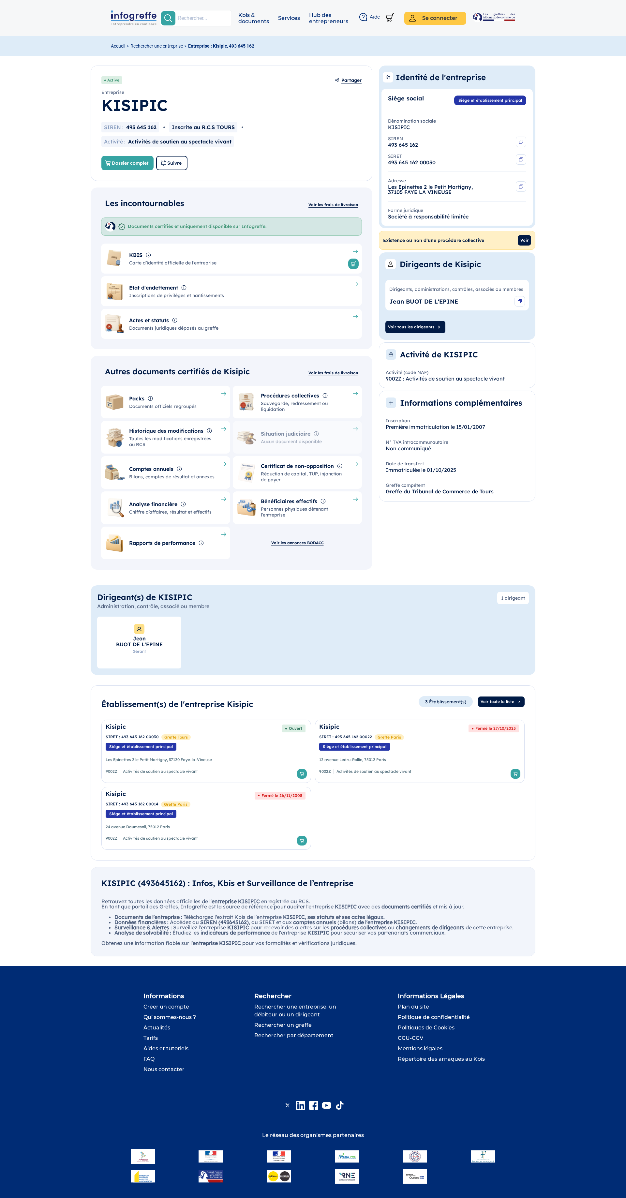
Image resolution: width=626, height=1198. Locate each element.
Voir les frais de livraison (333, 204)
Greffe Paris (389, 737)
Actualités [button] (156, 1028)
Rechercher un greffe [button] (283, 1025)
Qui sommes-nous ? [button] (169, 1017)
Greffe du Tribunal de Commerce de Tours (440, 491)
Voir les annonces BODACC (297, 542)
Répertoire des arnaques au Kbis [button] (441, 1059)
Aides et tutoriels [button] (165, 1048)
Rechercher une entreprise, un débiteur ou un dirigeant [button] (295, 1011)
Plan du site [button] (413, 1007)
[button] (253, 18)
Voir (524, 240)
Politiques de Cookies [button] (426, 1028)
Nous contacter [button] (164, 1069)
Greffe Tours (176, 737)
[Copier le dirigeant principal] (519, 301)
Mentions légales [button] (420, 1048)
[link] (206, 751)
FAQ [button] (149, 1059)
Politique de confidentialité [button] (434, 1017)
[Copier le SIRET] (521, 159)
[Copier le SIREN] (521, 142)
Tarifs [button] (150, 1038)
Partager (351, 80)
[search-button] (168, 18)
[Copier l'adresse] (521, 186)
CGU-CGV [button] (410, 1038)
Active (113, 80)
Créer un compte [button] (166, 1007)
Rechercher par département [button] (294, 1035)
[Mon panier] (390, 18)
